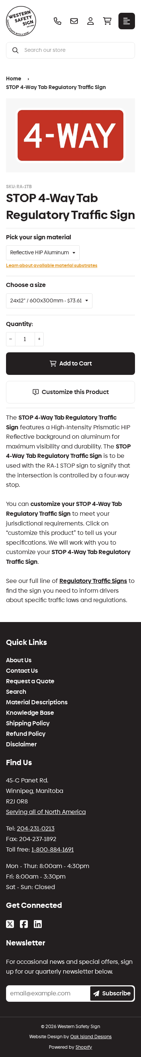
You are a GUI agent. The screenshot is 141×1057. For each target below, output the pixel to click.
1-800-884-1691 (53, 849)
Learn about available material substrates (51, 266)
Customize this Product (75, 392)
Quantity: (19, 324)
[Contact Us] (74, 21)
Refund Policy (25, 734)
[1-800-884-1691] (57, 21)
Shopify (84, 1047)
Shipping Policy (28, 723)
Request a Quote (30, 681)
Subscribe (116, 993)
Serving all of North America (46, 811)
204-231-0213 (36, 828)
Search (16, 692)
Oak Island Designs (91, 1036)
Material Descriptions (37, 702)
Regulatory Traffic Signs (93, 581)
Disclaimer (21, 744)
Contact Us (22, 671)
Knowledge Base (30, 713)
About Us (19, 660)
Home (13, 78)
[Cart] (107, 21)
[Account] (90, 21)
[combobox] (76, 50)
